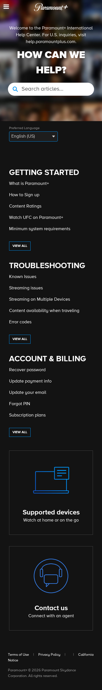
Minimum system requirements (39, 229)
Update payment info (30, 381)
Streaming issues (26, 288)
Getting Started (44, 173)
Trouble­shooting (47, 266)
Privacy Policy (49, 655)
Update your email (27, 392)
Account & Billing (47, 359)
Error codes (20, 322)
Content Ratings (25, 206)
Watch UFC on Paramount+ (36, 217)
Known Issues (22, 277)
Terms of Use (18, 655)
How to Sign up (24, 195)
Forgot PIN (19, 404)
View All (19, 246)
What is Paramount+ (29, 183)
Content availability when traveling (44, 311)
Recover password (27, 370)
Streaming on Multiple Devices (39, 299)
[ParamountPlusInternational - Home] (51, 7)
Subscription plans (27, 415)
